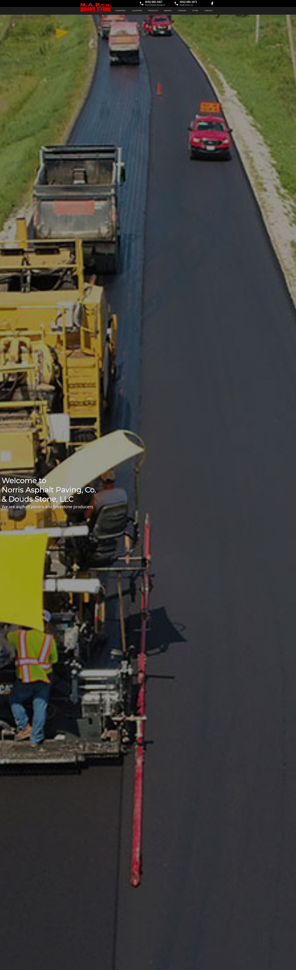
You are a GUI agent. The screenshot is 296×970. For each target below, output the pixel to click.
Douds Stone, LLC (186, 5)
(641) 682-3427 (153, 2)
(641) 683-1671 (188, 2)
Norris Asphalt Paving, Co (155, 5)
